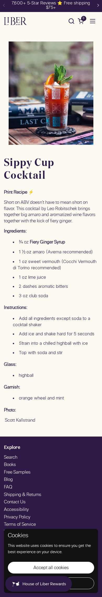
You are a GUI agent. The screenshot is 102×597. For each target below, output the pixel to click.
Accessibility (16, 510)
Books (10, 465)
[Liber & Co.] (15, 21)
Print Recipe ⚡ (19, 192)
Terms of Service (20, 525)
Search (10, 458)
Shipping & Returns (22, 495)
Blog (8, 480)
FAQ (8, 487)
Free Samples (17, 472)
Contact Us (15, 502)
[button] (71, 21)
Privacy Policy (17, 517)
